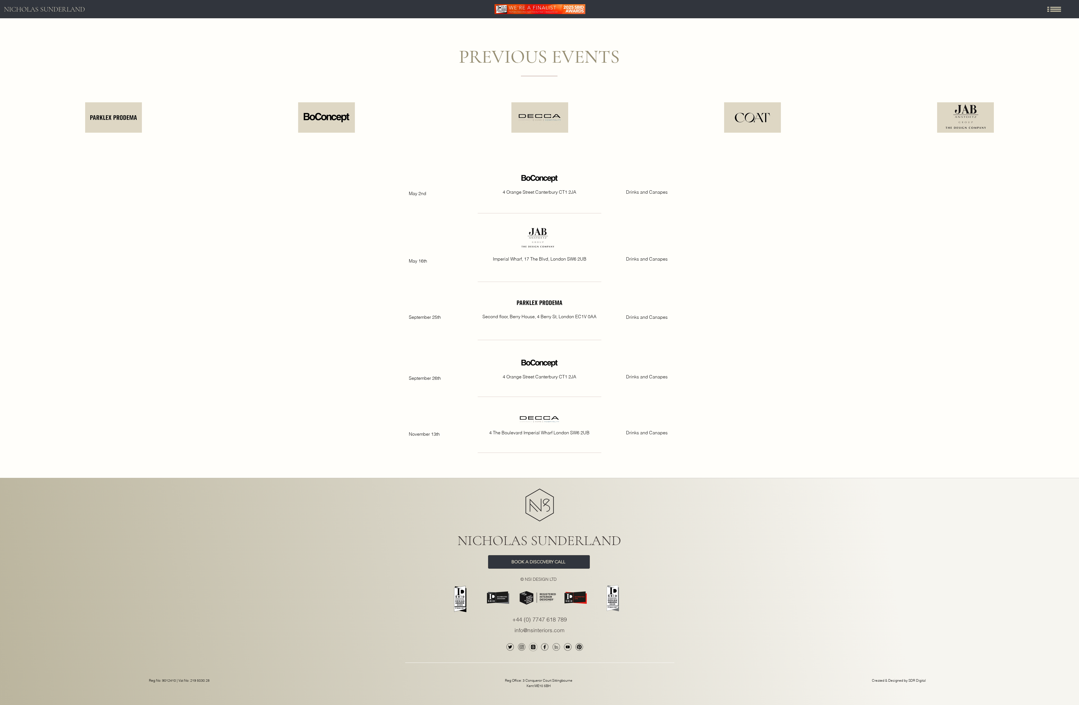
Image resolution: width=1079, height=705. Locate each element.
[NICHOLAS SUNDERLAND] (533, 647)
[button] (1054, 9)
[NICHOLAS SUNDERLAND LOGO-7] (544, 647)
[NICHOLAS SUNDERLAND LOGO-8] (556, 647)
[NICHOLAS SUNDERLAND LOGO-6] (521, 647)
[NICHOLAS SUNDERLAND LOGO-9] (567, 647)
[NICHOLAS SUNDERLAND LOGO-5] (510, 647)
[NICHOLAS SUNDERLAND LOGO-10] (579, 647)
